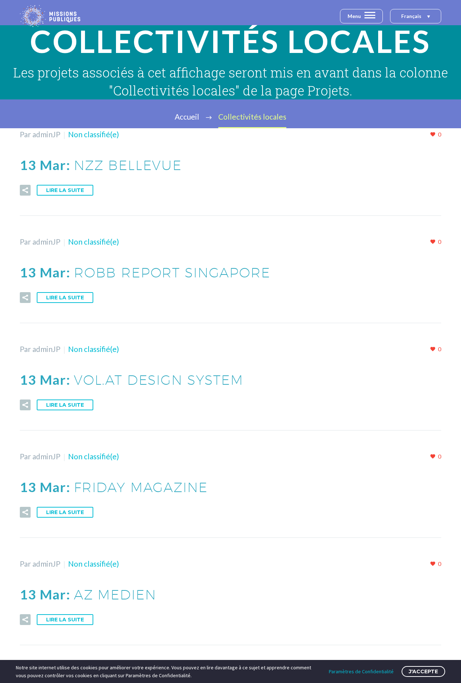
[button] (416, 16)
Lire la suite (65, 190)
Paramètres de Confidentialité (361, 671)
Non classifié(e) (93, 134)
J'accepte (423, 671)
